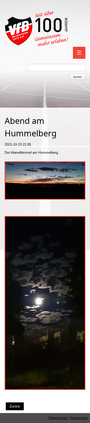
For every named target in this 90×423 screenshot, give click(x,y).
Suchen (77, 76)
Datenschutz (58, 418)
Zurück (14, 406)
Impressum (79, 418)
